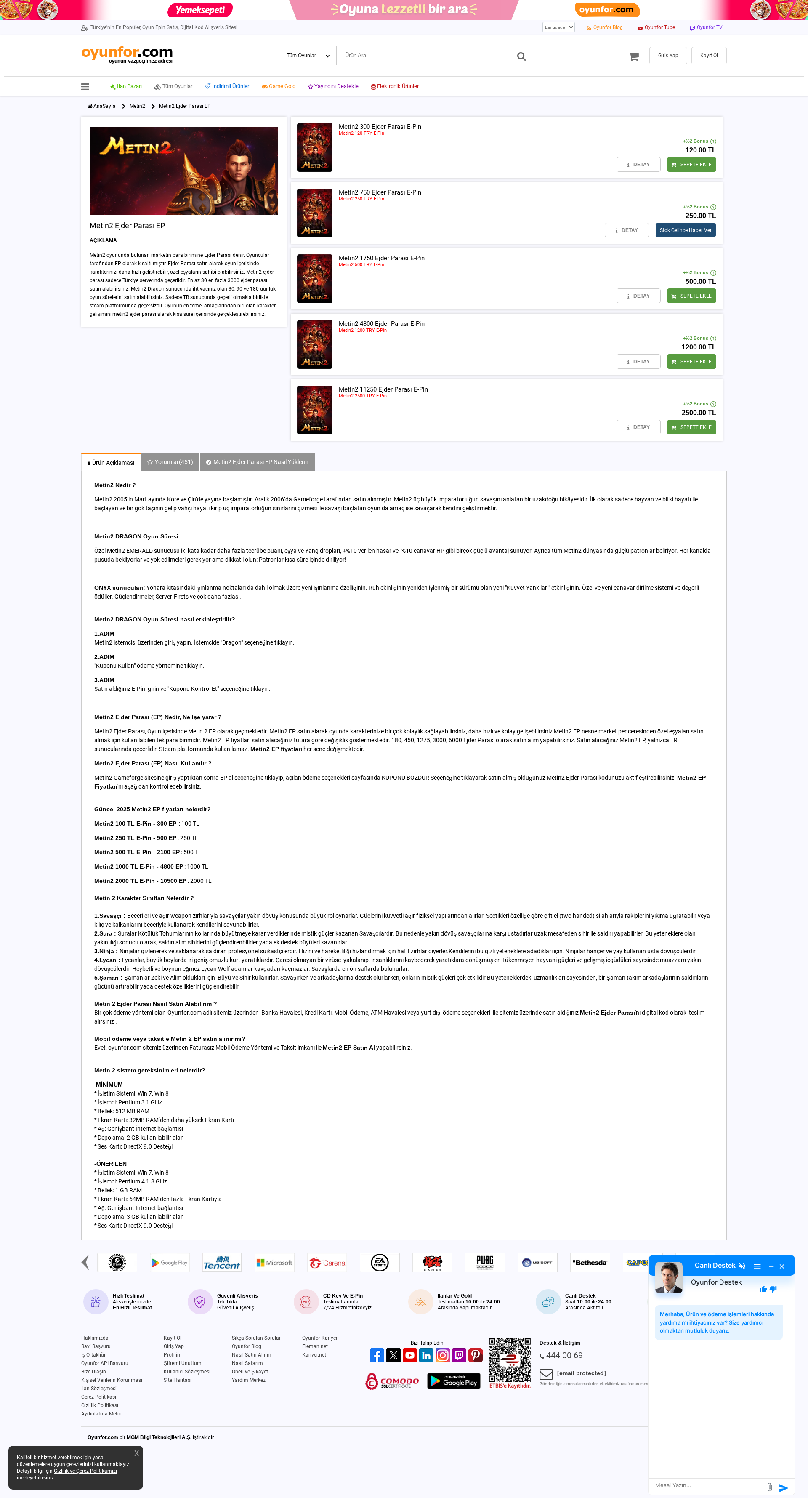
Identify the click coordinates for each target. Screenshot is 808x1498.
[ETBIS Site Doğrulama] (510, 1387)
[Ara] (521, 55)
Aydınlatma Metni (101, 1414)
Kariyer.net (314, 1355)
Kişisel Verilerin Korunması (111, 1380)
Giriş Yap (174, 1346)
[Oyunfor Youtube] (411, 1356)
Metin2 (137, 106)
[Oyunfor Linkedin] (427, 1356)
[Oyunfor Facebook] (378, 1356)
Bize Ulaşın (93, 1372)
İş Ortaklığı (93, 1355)
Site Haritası (177, 1380)
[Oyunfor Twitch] (460, 1356)
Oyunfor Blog (246, 1346)
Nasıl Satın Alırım (251, 1355)
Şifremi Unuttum (183, 1363)
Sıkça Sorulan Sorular (256, 1338)
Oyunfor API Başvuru (104, 1363)
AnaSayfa (104, 106)
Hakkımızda (95, 1338)
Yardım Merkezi (249, 1380)
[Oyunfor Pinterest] (476, 1356)
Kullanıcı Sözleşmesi (187, 1372)
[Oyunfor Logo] (127, 55)
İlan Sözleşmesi (99, 1388)
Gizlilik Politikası (99, 1405)
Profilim (173, 1355)
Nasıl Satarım (247, 1363)
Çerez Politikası (98, 1397)
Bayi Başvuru (96, 1346)
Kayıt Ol (172, 1338)
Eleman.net (315, 1346)
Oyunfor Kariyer (320, 1338)
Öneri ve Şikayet (250, 1372)
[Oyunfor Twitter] (394, 1356)
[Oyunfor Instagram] (444, 1356)
